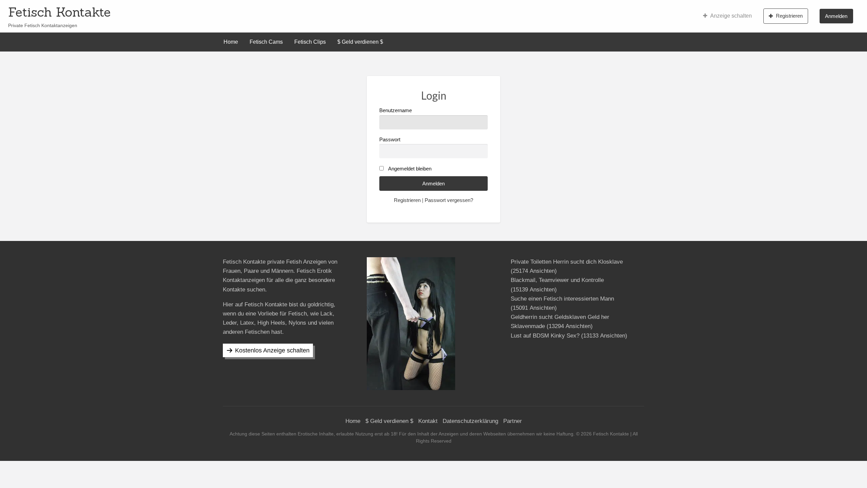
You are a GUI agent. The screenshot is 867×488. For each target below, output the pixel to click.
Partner (512, 421)
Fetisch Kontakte (59, 12)
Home (231, 42)
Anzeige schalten (731, 16)
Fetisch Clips (310, 42)
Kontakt (428, 421)
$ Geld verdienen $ (360, 42)
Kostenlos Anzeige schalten (272, 350)
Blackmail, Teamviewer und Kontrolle (557, 280)
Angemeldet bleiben (409, 168)
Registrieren (789, 16)
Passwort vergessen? (449, 200)
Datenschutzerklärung (470, 421)
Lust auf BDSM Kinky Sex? (545, 335)
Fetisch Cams (266, 42)
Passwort (389, 139)
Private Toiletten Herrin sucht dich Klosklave (567, 262)
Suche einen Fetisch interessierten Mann (562, 299)
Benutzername (395, 110)
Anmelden (836, 16)
